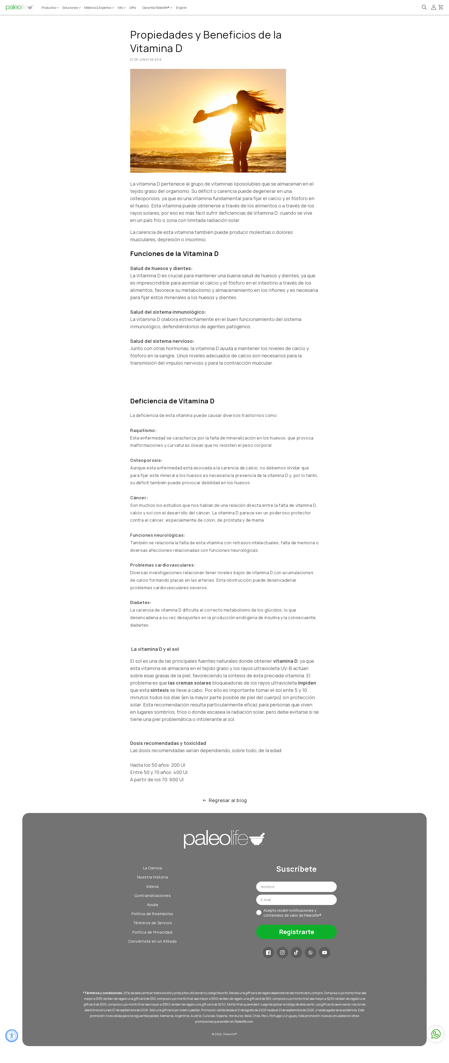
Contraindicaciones (152, 895)
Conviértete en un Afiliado (152, 941)
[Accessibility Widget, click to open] (11, 1035)
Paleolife (229, 1034)
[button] (50, 7)
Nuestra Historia (152, 877)
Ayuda (152, 904)
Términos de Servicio (152, 922)
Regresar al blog (228, 800)
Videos (152, 886)
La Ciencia (152, 867)
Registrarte (296, 931)
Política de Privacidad (152, 932)
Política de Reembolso (152, 913)
